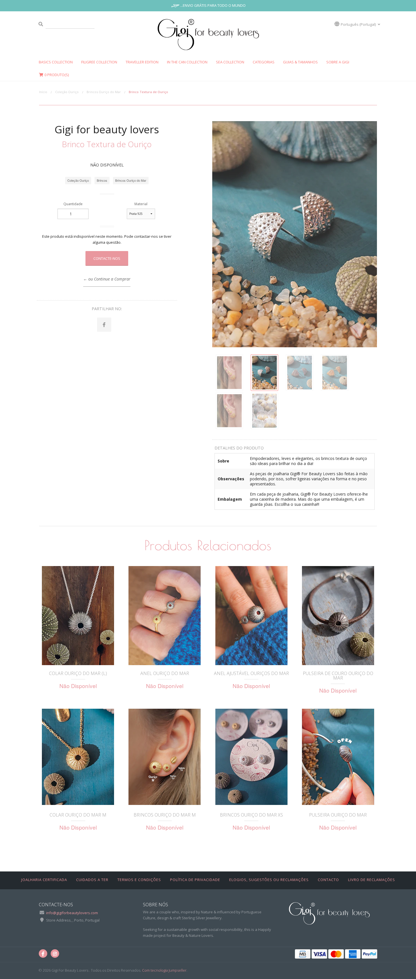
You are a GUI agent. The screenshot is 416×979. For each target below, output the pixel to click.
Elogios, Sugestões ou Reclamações (269, 879)
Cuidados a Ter (92, 879)
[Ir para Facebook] (43, 953)
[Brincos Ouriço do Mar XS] (251, 756)
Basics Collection (56, 62)
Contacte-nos (106, 258)
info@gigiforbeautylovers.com (72, 912)
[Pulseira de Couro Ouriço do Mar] (338, 615)
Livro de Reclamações (371, 879)
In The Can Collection (187, 62)
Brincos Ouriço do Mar (104, 92)
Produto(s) (56, 74)
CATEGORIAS (264, 62)
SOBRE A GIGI (337, 62)
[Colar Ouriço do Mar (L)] (78, 615)
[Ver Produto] (78, 657)
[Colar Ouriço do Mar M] (78, 756)
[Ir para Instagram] (55, 953)
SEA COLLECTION (230, 62)
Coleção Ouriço (67, 92)
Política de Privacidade (195, 879)
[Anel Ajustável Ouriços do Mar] (251, 615)
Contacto (328, 879)
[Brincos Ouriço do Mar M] (165, 756)
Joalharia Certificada (44, 879)
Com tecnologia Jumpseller (164, 970)
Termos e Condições (139, 879)
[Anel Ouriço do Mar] (165, 615)
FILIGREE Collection (99, 62)
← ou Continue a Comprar (106, 279)
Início (43, 92)
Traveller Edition (142, 62)
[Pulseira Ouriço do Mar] (338, 756)
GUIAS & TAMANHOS (300, 62)
